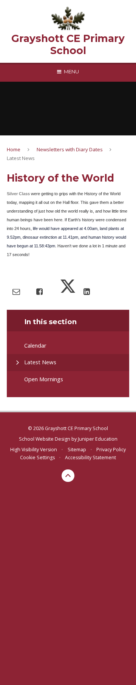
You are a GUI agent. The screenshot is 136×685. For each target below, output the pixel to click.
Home (13, 149)
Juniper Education (97, 439)
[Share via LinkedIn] (86, 291)
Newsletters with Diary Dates (70, 149)
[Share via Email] (16, 291)
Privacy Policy (111, 449)
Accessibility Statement (90, 457)
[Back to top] (68, 475)
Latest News (21, 158)
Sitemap (77, 449)
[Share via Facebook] (39, 291)
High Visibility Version (33, 449)
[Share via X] (68, 291)
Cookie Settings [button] (37, 457)
